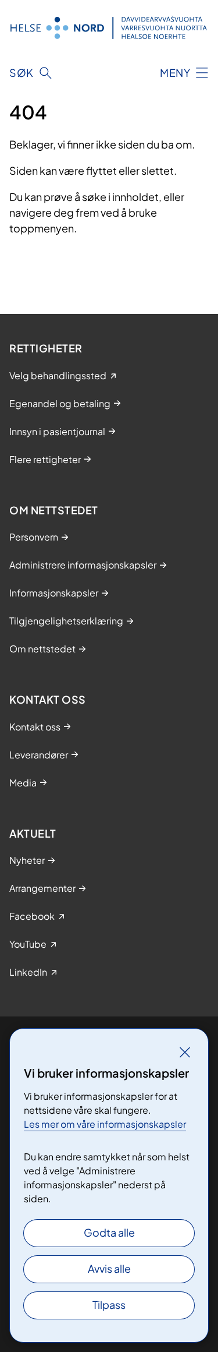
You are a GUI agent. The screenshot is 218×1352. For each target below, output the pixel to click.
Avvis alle (109, 1268)
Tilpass (109, 1304)
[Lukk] (185, 1052)
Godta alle (109, 1232)
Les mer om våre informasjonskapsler (105, 1124)
